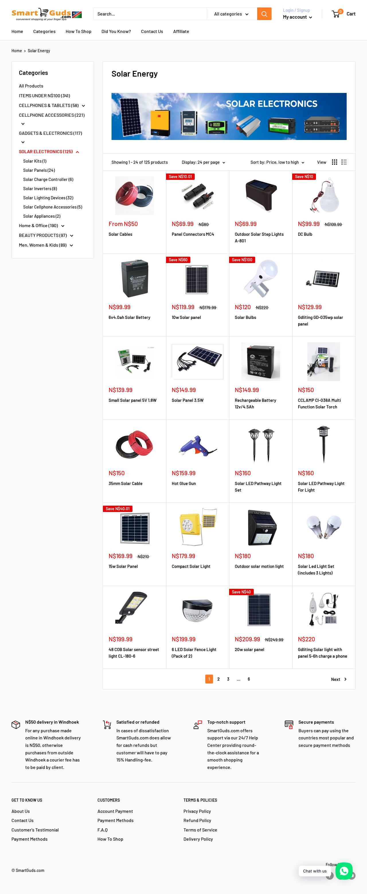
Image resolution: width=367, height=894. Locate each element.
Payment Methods (29, 839)
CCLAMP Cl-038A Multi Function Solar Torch (319, 403)
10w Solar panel (186, 317)
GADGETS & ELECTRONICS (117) (50, 133)
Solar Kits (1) (34, 160)
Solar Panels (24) (39, 170)
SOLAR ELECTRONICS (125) (46, 151)
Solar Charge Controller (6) (48, 179)
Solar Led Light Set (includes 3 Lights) (316, 569)
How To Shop (78, 31)
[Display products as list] (344, 162)
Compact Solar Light (191, 566)
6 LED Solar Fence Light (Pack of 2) (194, 653)
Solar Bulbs (245, 317)
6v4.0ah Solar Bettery (129, 317)
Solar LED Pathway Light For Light (321, 486)
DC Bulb (305, 234)
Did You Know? (116, 31)
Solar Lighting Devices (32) (48, 197)
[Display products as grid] (334, 162)
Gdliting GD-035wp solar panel (320, 320)
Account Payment (115, 811)
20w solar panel (249, 649)
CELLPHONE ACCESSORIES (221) (52, 115)
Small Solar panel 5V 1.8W (133, 400)
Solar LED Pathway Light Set (258, 486)
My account (295, 17)
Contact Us (152, 31)
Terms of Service (200, 829)
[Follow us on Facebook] (330, 876)
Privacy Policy (197, 811)
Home (17, 31)
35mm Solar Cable (125, 483)
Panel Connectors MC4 (193, 234)
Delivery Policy (198, 839)
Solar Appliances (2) (41, 216)
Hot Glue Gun (184, 483)
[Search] (264, 13)
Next (335, 679)
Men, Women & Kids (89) (43, 245)
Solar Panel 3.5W (188, 400)
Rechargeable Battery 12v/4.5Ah (255, 403)
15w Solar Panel (123, 566)
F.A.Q (102, 829)
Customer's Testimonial (35, 829)
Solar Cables (120, 234)
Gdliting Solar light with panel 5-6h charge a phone (322, 653)
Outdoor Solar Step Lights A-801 (259, 237)
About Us (20, 811)
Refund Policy (197, 820)
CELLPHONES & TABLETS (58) (49, 105)
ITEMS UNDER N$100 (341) (44, 95)
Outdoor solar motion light (259, 566)
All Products (31, 85)
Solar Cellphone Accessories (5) (52, 206)
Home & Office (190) (39, 225)
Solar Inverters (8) (40, 188)
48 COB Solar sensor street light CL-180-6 (134, 653)
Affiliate (181, 31)
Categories (44, 31)
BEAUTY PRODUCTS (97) (43, 235)
